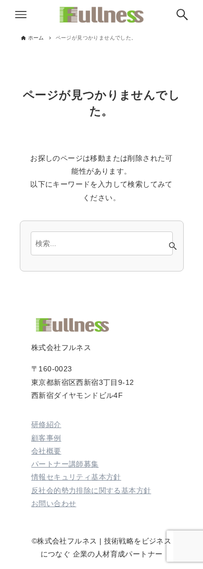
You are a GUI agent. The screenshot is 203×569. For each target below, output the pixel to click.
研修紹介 (46, 424)
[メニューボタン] (20, 14)
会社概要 (46, 451)
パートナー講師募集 (65, 464)
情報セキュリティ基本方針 (76, 477)
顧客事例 (46, 438)
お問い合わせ (53, 503)
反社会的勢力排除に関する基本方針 (91, 490)
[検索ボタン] (182, 14)
